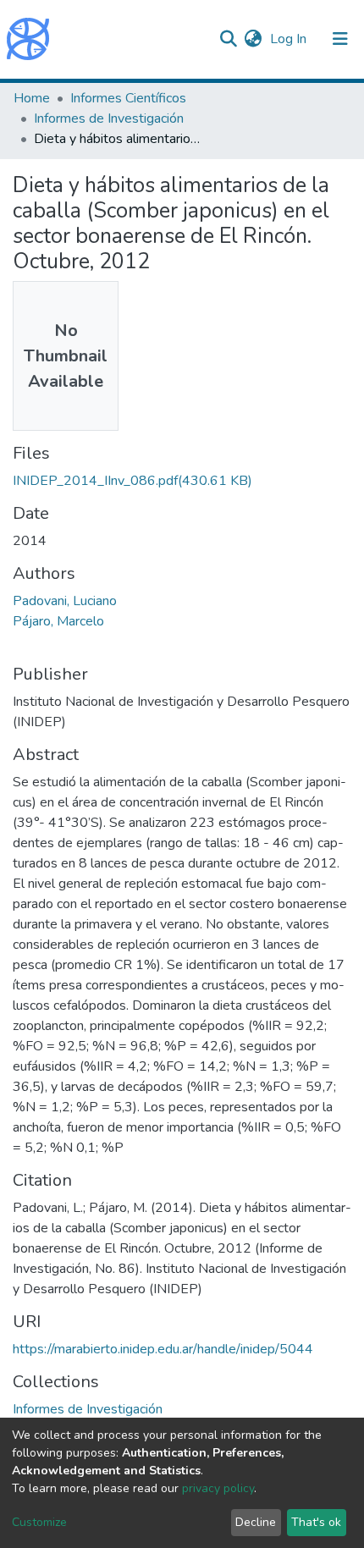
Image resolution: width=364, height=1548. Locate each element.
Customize (39, 1522)
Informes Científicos (128, 98)
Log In (290, 39)
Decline (255, 1522)
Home (32, 98)
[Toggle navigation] (340, 39)
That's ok (316, 1522)
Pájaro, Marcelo (58, 621)
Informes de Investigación (109, 118)
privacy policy (218, 1488)
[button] (253, 39)
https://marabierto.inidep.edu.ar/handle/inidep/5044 (163, 1349)
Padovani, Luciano (65, 601)
